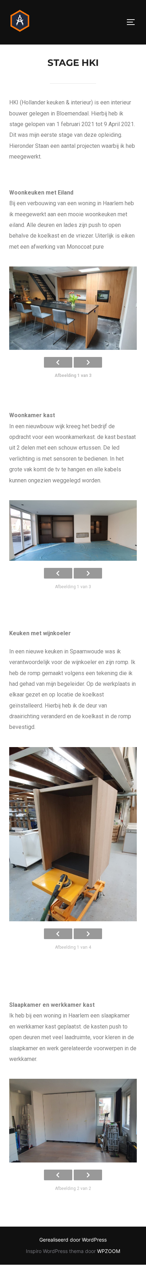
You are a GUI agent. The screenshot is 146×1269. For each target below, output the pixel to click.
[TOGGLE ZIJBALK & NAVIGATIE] (133, 22)
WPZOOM (108, 1251)
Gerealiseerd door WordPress (73, 1240)
